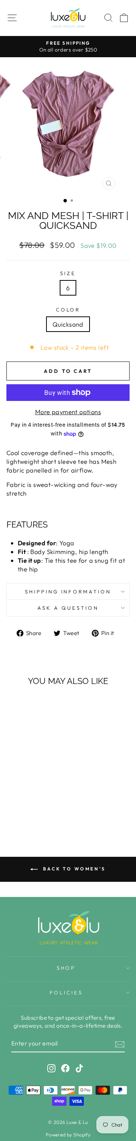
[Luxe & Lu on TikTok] (79, 1068)
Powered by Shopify (68, 1135)
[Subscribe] (120, 1044)
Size (68, 273)
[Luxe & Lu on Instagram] (51, 1068)
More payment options (68, 412)
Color (68, 310)
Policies (66, 992)
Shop (66, 968)
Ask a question (68, 608)
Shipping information (68, 591)
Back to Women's (73, 869)
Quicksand (68, 324)
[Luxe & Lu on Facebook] (65, 1068)
